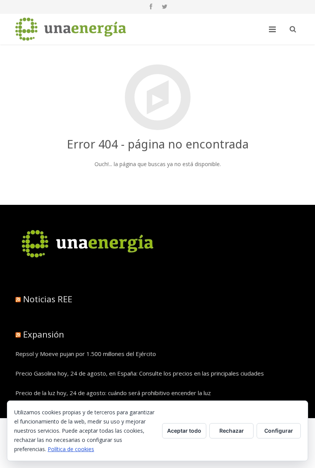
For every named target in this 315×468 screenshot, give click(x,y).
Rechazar (231, 430)
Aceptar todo (184, 430)
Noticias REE (47, 299)
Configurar (278, 430)
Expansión (43, 334)
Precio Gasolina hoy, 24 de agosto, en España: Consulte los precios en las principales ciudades (139, 373)
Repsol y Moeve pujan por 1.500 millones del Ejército (85, 354)
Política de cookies (71, 449)
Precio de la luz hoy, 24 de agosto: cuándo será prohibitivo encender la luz (113, 393)
